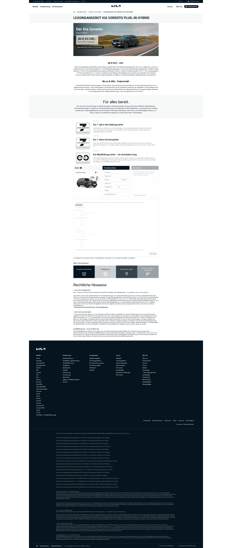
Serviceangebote (121, 360)
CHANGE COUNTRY (194, 1)
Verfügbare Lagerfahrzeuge (71, 360)
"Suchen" (187, 2)
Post (81, 222)
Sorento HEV (40, 405)
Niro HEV (39, 382)
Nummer (124, 179)
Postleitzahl (108, 186)
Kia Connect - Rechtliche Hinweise (185, 424)
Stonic (38, 358)
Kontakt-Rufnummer (110, 194)
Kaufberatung (45, 6)
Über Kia (179, 6)
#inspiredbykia (147, 384)
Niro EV (38, 379)
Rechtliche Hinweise (157, 420)
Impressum (181, 420)
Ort (119, 186)
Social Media (146, 375)
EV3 (37, 375)
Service (170, 6)
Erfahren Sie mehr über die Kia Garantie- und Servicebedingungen (91, 307)
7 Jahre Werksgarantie (149, 372)
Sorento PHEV (40, 408)
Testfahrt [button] (48, 1)
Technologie (146, 370)
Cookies (175, 420)
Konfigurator (192, 6)
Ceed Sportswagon (41, 389)
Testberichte (146, 377)
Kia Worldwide (147, 420)
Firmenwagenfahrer (95, 360)
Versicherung (67, 375)
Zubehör (65, 370)
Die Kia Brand (146, 379)
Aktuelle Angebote (94, 358)
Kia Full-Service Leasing (96, 363)
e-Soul (38, 412)
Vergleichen (66, 365)
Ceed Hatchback (41, 386)
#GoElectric (92, 368)
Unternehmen (147, 360)
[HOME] (74, 12)
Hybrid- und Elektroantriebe (71, 379)
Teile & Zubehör (120, 365)
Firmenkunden (57, 6)
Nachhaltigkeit (147, 382)
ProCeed (38, 391)
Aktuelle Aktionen (68, 358)
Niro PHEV (39, 384)
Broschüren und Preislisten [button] (72, 1)
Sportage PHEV (40, 365)
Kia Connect (119, 375)
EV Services (119, 368)
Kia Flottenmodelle (95, 365)
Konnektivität (120, 370)
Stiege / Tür (108, 183)
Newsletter (83, 215)
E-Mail (106, 190)
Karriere (145, 363)
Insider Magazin (190, 420)
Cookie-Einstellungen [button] (38, 1)
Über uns (145, 358)
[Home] (37, 546)
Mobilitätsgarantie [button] (58, 1)
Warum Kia (66, 377)
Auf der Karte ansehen (140, 195)
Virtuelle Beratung (68, 363)
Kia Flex (65, 382)
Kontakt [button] (83, 1)
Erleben (145, 368)
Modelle (35, 6)
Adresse (107, 179)
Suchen (180, 1)
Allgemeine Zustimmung (87, 212)
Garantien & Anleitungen (123, 372)
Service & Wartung (121, 363)
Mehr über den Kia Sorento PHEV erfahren (89, 47)
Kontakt (91, 370)
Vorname (107, 172)
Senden (152, 253)
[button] (180, 1)
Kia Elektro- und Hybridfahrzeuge (46, 415)
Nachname (107, 176)
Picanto (38, 398)
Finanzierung (66, 372)
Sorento (38, 372)
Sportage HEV (40, 363)
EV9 (37, 377)
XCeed (38, 393)
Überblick (118, 358)
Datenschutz (167, 420)
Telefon (82, 220)
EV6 (37, 370)
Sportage (39, 360)
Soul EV (38, 368)
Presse (145, 365)
